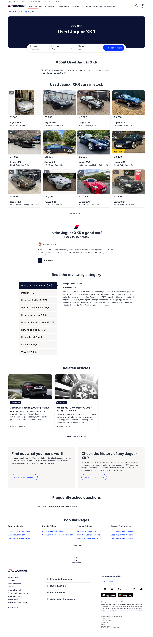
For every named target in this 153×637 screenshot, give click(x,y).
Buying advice (58, 585)
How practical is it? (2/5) (34, 300)
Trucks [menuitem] (40, 1)
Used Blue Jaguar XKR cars (87, 538)
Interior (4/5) (28, 293)
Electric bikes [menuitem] (57, 1)
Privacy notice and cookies (18, 593)
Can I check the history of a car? (59, 506)
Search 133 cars (115, 48)
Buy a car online (109, 6)
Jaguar (26, 12)
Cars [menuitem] (9, 1)
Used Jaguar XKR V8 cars (53, 531)
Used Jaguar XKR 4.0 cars (122, 538)
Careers (11, 587)
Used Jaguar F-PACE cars (19, 531)
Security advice (13, 577)
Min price (55, 46)
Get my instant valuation (24, 477)
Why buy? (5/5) (29, 352)
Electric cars (97, 6)
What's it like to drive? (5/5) (35, 307)
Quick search (57, 592)
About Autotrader (14, 584)
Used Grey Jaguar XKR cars (88, 535)
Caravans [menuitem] (34, 1)
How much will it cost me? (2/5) (38, 322)
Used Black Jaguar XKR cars (88, 531)
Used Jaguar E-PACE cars (19, 538)
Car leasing (86, 6)
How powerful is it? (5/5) (34, 315)
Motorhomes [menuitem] (25, 1)
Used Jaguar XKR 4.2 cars (122, 535)
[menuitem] (33, 6)
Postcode (34, 46)
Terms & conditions (15, 596)
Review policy (13, 599)
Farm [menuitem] (45, 1)
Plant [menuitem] (49, 1)
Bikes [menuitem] (18, 1)
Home (10, 12)
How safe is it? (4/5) (32, 337)
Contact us (12, 580)
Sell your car (52, 6)
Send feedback (110, 581)
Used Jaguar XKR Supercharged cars (57, 535)
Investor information (15, 590)
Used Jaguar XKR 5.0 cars (122, 531)
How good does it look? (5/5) (36, 285)
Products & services (61, 579)
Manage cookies (13, 607)
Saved (136, 7)
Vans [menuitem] (13, 1)
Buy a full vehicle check (94, 477)
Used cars (33, 6)
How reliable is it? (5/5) (33, 329)
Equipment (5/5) (29, 344)
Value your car (64, 6)
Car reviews (76, 6)
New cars (42, 6)
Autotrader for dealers (62, 599)
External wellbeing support (17, 602)
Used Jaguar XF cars (17, 535)
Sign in (143, 7)
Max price (82, 46)
